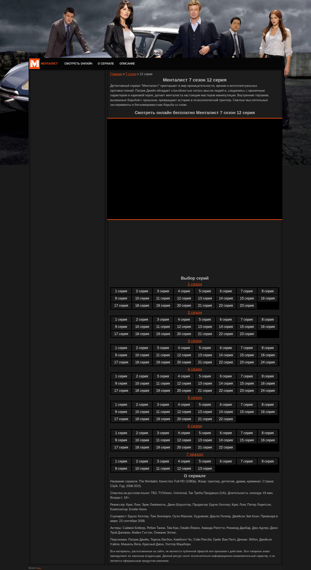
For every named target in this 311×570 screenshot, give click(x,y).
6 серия (226, 291)
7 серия (247, 291)
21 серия (205, 305)
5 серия (205, 291)
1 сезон (195, 284)
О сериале (106, 63)
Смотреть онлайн (78, 63)
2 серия (142, 291)
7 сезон (130, 74)
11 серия (163, 298)
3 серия (163, 291)
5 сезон (195, 397)
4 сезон (195, 369)
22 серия (226, 305)
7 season (194, 454)
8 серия (268, 291)
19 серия (163, 305)
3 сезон (195, 341)
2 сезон (195, 312)
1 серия (121, 291)
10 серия (142, 298)
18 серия (142, 305)
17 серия (121, 305)
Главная (116, 74)
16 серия (268, 298)
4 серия (184, 291)
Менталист (49, 63)
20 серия (184, 305)
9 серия (121, 298)
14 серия (226, 298)
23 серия (247, 305)
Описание (127, 63)
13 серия (205, 298)
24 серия (268, 362)
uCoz (39, 568)
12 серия (184, 298)
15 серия (247, 298)
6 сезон (195, 426)
